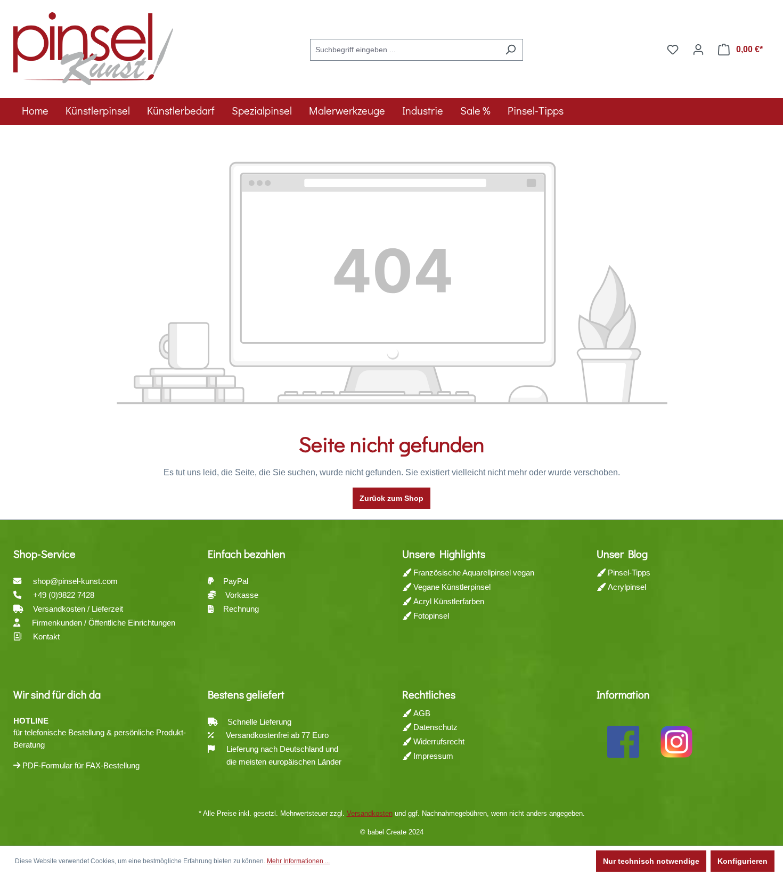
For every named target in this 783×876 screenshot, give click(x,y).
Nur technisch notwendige (651, 861)
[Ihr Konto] (698, 49)
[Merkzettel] (673, 49)
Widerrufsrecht (437, 741)
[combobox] (404, 50)
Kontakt (46, 636)
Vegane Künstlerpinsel (451, 586)
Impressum (432, 755)
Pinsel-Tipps (628, 572)
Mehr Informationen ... (298, 861)
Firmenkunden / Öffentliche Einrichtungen (103, 622)
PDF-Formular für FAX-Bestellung (80, 765)
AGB (420, 713)
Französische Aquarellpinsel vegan (472, 572)
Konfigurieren (742, 861)
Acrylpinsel (626, 586)
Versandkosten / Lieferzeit (79, 608)
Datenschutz (434, 727)
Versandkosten (370, 813)
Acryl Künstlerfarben (447, 601)
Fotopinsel (430, 615)
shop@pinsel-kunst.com (75, 581)
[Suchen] (510, 50)
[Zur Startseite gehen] (93, 47)
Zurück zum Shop (391, 498)
